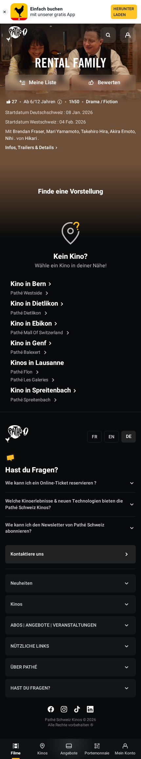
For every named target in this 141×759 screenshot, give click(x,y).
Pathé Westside (26, 293)
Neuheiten (21, 583)
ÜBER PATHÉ (23, 667)
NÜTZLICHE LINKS (29, 646)
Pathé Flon (21, 372)
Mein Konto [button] (125, 753)
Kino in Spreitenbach (40, 390)
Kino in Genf (28, 343)
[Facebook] (51, 709)
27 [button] (14, 102)
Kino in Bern (28, 284)
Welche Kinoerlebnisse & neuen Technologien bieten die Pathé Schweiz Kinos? (64, 504)
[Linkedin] (90, 709)
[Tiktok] (77, 709)
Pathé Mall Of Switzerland (37, 332)
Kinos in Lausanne (37, 363)
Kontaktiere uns (27, 554)
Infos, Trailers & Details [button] (29, 147)
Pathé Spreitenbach (30, 399)
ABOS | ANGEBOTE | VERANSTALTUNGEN (53, 625)
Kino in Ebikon (31, 324)
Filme (16, 753)
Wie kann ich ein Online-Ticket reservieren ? (50, 483)
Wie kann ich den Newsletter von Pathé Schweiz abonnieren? (54, 528)
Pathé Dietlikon (26, 313)
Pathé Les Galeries (29, 379)
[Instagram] (64, 709)
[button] (108, 35)
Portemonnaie (97, 753)
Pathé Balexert (25, 352)
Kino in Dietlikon (34, 304)
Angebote (68, 753)
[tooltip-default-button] (59, 101)
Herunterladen (123, 12)
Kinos (42, 753)
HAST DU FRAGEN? (30, 688)
